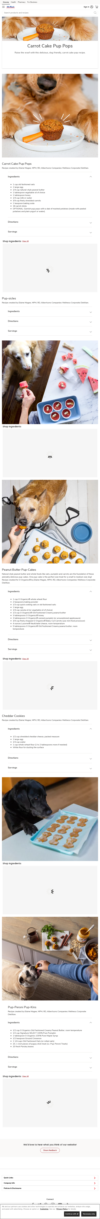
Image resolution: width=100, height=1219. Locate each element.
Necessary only (89, 1214)
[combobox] (50, 13)
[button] (88, 7)
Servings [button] (12, 231)
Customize (44, 1209)
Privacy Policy (62, 1209)
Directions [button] (13, 221)
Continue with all (71, 1214)
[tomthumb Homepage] (10, 6)
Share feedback (50, 1150)
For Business (32, 2)
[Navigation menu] (3, 6)
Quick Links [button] (8, 1178)
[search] (95, 12)
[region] (50, 1211)
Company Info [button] (9, 1183)
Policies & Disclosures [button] (12, 1188)
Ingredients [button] (14, 176)
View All (25, 241)
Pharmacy (21, 2)
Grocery (6, 2)
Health (13, 2)
